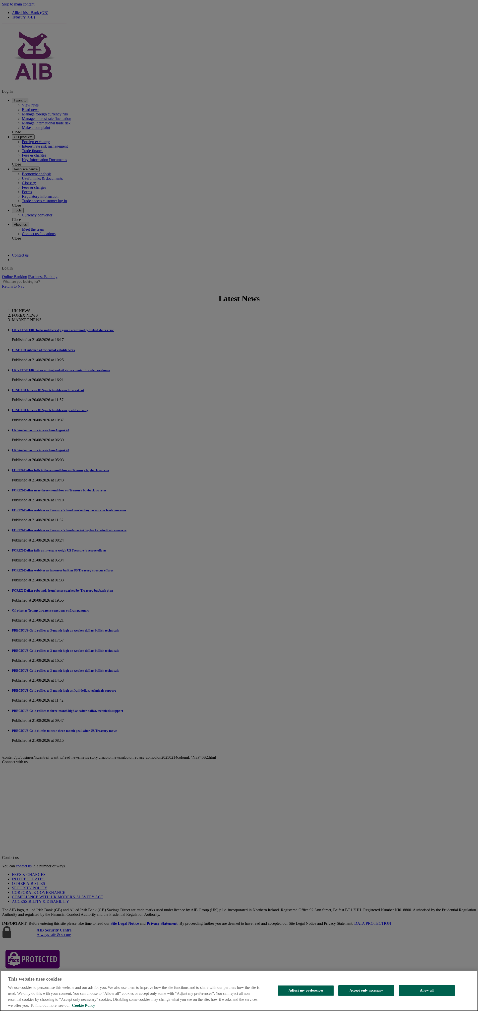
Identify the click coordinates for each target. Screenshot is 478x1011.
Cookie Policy (83, 1005)
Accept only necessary (366, 990)
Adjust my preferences (306, 990)
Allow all (427, 990)
